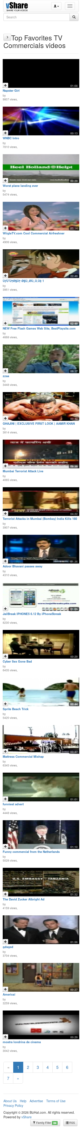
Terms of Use (56, 1101)
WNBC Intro (11, 138)
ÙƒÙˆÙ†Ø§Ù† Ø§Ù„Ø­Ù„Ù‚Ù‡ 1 (23, 281)
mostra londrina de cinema (22, 1042)
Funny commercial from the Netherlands (31, 851)
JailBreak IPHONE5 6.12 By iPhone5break (32, 614)
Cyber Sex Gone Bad (17, 661)
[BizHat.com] (17, 6)
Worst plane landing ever (20, 185)
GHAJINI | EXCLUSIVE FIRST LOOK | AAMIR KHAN (39, 423)
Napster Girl (11, 90)
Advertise (36, 1101)
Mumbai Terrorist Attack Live (23, 471)
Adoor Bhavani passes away (22, 566)
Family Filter (46, 1122)
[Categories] (7, 37)
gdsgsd (8, 947)
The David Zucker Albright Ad (23, 899)
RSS (72, 1122)
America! (9, 994)
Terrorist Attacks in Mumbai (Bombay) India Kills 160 (40, 518)
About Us (10, 1101)
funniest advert (13, 804)
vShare (26, 1117)
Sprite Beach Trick (15, 709)
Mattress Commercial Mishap (23, 756)
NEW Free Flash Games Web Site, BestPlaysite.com (39, 328)
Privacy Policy (13, 1105)
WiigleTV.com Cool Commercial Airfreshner (33, 233)
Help (23, 1101)
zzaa (6, 376)
